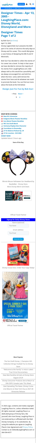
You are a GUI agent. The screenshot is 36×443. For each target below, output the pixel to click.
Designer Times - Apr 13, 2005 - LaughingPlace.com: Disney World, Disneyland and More (17, 20)
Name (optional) (18, 222)
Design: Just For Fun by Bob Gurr (18, 89)
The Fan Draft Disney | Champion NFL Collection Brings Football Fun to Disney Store (18, 364)
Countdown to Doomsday (12, 128)
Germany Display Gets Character (14, 126)
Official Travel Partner (18, 215)
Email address (18, 230)
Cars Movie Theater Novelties (13, 121)
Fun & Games (8, 8)
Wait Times (18, 8)
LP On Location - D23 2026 (12, 133)
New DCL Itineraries (10, 116)
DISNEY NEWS (6, 136)
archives (14, 41)
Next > (20, 94)
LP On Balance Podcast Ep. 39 (13, 131)
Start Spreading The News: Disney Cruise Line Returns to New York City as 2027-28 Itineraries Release (18, 389)
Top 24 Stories (27, 8)
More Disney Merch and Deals (18, 187)
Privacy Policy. (28, 427)
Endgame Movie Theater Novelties (15, 119)
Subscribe (21, 4)
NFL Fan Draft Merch (10, 124)
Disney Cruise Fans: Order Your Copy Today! (18, 268)
